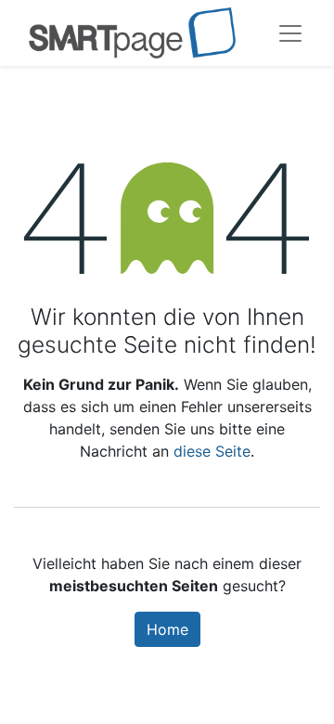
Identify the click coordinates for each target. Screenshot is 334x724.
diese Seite (211, 451)
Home (167, 629)
